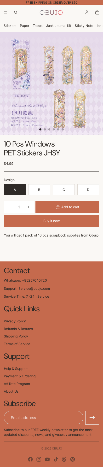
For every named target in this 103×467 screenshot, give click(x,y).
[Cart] (97, 12)
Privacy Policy (15, 321)
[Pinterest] (72, 459)
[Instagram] (39, 459)
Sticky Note (84, 26)
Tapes (37, 26)
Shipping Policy (16, 336)
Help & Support (16, 369)
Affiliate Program (17, 384)
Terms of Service (17, 344)
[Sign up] (92, 418)
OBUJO (57, 448)
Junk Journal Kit (58, 26)
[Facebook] (30, 459)
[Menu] (5, 12)
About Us (11, 391)
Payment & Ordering (20, 376)
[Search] (16, 12)
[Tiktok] (56, 459)
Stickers (10, 26)
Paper (24, 26)
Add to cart (70, 207)
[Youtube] (47, 459)
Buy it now (51, 221)
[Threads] (64, 459)
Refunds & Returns (18, 329)
